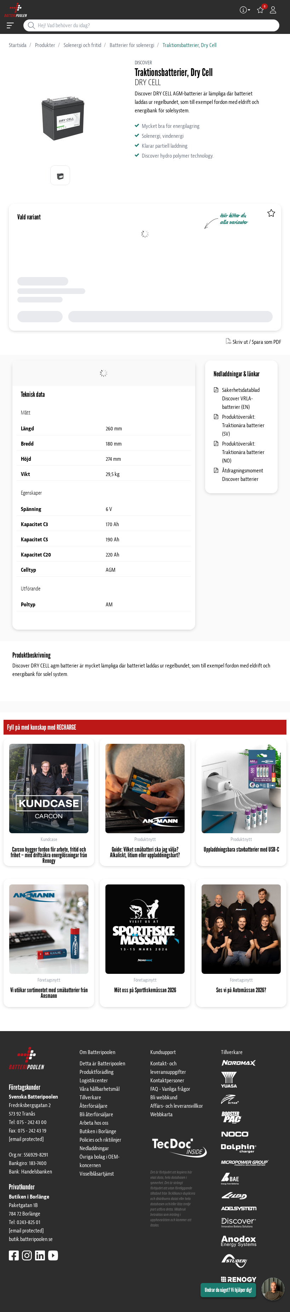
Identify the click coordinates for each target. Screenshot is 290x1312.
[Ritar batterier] (230, 1102)
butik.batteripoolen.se (31, 1239)
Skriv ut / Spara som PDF (257, 342)
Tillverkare (90, 1097)
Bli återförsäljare (96, 1114)
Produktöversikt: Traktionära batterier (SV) (243, 425)
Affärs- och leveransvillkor (176, 1106)
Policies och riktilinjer (100, 1139)
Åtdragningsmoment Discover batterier (242, 475)
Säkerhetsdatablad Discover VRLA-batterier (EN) (241, 399)
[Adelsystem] (238, 1211)
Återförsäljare (94, 1106)
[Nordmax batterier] (238, 1065)
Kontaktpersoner (167, 1080)
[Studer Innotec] (234, 1263)
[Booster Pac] (231, 1120)
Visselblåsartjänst (97, 1173)
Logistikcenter (94, 1080)
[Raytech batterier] (234, 1198)
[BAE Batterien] (230, 1181)
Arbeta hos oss (94, 1122)
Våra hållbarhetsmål (100, 1089)
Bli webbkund (163, 1097)
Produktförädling (97, 1072)
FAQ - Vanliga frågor (170, 1089)
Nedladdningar (94, 1148)
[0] (260, 9)
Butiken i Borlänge (98, 1131)
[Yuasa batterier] (229, 1082)
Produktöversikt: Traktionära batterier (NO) (243, 452)
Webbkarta (161, 1114)
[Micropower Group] (245, 1166)
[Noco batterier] (235, 1137)
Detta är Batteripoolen (102, 1063)
